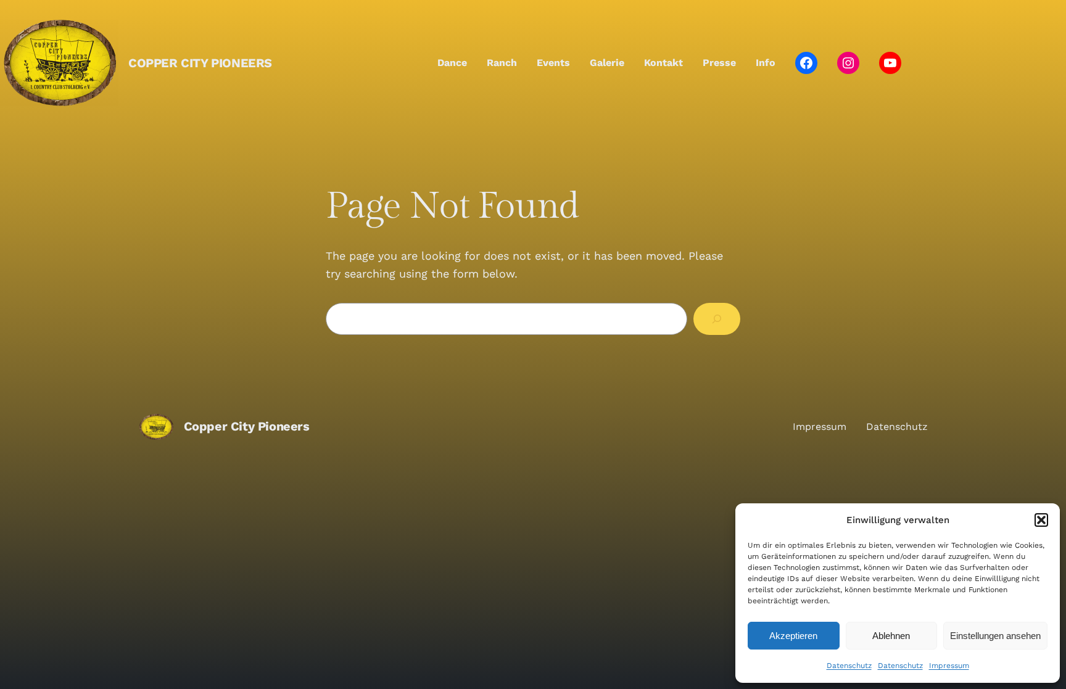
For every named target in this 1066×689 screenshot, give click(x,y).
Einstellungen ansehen (995, 635)
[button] (1041, 520)
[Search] (716, 319)
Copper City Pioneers (200, 63)
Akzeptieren (793, 635)
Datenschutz (849, 665)
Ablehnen (891, 635)
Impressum (949, 665)
